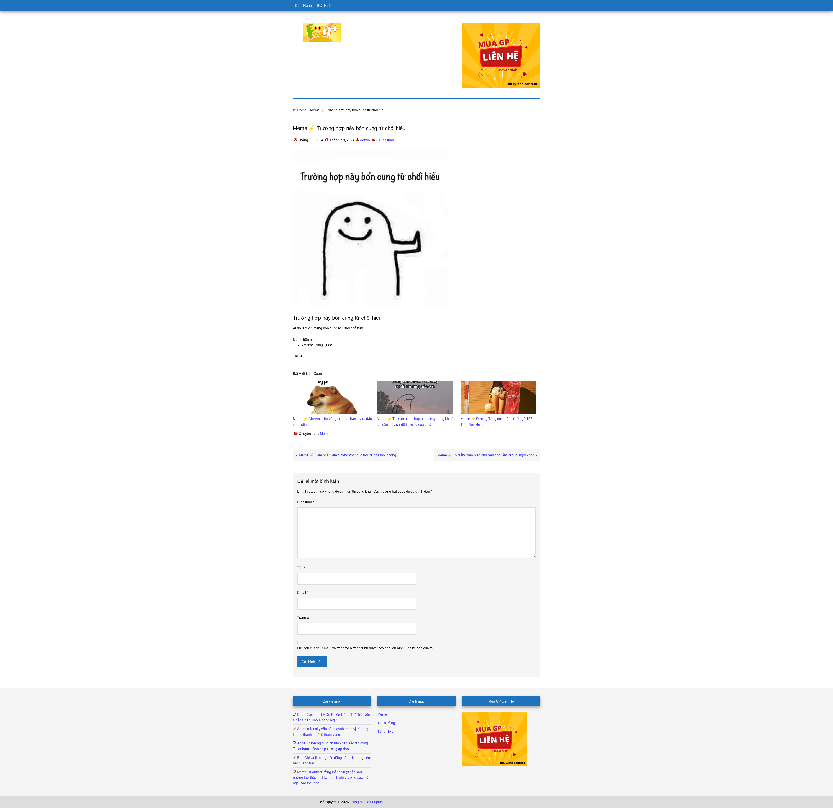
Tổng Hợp (385, 731)
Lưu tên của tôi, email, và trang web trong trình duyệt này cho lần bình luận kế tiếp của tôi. (365, 648)
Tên (301, 567)
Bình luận (305, 502)
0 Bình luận (385, 140)
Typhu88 (474, 802)
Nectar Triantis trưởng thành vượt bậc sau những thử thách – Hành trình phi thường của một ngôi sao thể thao (331, 777)
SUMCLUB (458, 802)
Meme (325, 434)
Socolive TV (439, 802)
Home (302, 110)
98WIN (495, 802)
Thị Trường (386, 723)
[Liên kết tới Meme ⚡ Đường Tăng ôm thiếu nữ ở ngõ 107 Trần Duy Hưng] (498, 384)
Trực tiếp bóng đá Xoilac (410, 802)
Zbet (387, 802)
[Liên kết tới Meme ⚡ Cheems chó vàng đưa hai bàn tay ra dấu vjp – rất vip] (331, 384)
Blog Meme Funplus (322, 32)
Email (302, 592)
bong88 (507, 802)
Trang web (305, 617)
